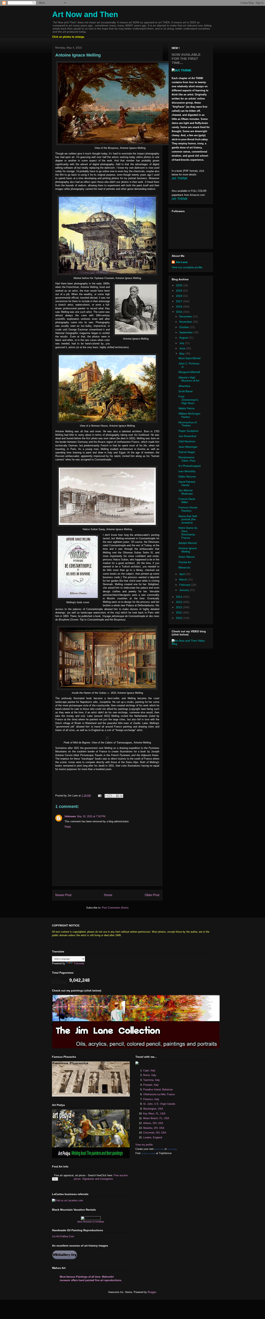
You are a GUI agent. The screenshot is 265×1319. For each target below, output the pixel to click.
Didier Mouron (187, 476)
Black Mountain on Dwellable (90, 1222)
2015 (179, 311)
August (184, 337)
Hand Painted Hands (186, 483)
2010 (179, 617)
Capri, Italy (149, 1070)
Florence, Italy (151, 1099)
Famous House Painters (187, 509)
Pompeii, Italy (151, 1084)
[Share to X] (114, 796)
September (186, 332)
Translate (79, 963)
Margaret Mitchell (189, 372)
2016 (179, 306)
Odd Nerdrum (186, 441)
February (185, 584)
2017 (179, 301)
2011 (179, 612)
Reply (68, 826)
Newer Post (63, 895)
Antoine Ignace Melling (187, 550)
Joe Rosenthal (187, 436)
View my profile (144, 1144)
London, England (152, 1137)
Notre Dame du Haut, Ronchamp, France (187, 532)
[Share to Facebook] (118, 796)
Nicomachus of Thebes (187, 424)
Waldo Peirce (186, 408)
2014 (179, 596)
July (182, 343)
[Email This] (106, 796)
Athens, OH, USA (153, 1123)
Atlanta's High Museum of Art (188, 379)
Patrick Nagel (186, 452)
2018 (179, 295)
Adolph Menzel (187, 543)
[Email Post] (99, 795)
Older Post (152, 895)
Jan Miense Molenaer (185, 492)
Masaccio (184, 567)
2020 (179, 285)
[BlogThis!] (110, 796)
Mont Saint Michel (189, 358)
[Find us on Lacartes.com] (67, 1200)
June (182, 348)
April (182, 574)
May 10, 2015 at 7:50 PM (91, 816)
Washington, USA (153, 1108)
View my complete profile (187, 267)
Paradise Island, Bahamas (158, 1089)
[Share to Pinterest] (121, 796)
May (182, 353)
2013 (179, 602)
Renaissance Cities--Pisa (186, 459)
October (184, 327)
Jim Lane (182, 262)
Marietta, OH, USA (153, 1127)
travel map (159, 1149)
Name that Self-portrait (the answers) (188, 519)
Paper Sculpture (188, 430)
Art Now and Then (85, 14)
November (186, 321)
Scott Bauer (185, 391)
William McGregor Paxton (189, 415)
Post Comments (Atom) (115, 907)
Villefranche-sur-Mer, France (159, 1094)
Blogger (152, 1292)
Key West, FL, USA (154, 1113)
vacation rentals (148, 1153)
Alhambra (184, 386)
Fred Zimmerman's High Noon (188, 400)
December (186, 316)
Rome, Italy (149, 1075)
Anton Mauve (186, 556)
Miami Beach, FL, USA (156, 1118)
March (183, 579)
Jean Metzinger (187, 446)
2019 (179, 290)
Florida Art (184, 562)
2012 (179, 607)
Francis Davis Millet (186, 500)
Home (108, 895)
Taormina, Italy (151, 1080)
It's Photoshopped (189, 465)
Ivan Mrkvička (186, 471)
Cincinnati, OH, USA (154, 1132)
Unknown (70, 816)
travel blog (172, 1149)
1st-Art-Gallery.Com (63, 1236)
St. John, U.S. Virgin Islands (159, 1103)
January (184, 590)
